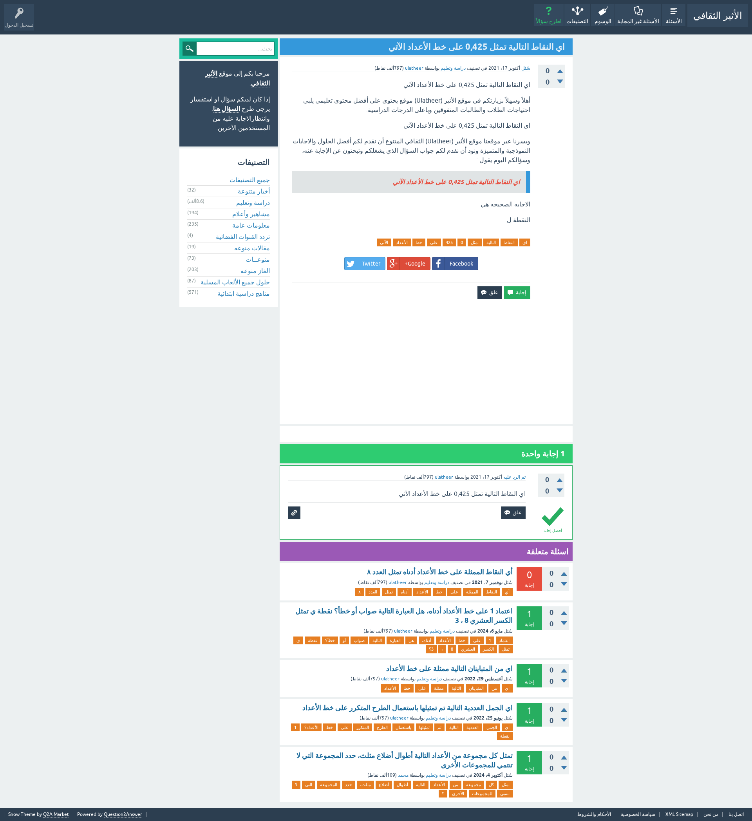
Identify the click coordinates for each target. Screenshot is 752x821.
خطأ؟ (330, 640)
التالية (491, 242)
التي (308, 784)
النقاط (509, 242)
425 (449, 242)
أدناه (405, 592)
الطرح (382, 727)
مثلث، (365, 784)
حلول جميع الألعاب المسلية (235, 282)
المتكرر (362, 727)
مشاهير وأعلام (251, 213)
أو (344, 640)
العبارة (395, 640)
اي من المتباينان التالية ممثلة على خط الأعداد (449, 668)
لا (296, 784)
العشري (468, 649)
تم (439, 727)
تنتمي (505, 793)
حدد (348, 784)
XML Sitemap (679, 814)
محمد (403, 775)
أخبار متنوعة (254, 191)
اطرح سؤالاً (549, 21)
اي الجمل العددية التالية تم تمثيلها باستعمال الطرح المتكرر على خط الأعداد (407, 707)
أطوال (402, 784)
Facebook (461, 263)
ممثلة (439, 688)
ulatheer (398, 582)
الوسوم (603, 21)
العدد (373, 592)
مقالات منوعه (252, 247)
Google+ (415, 263)
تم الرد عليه (514, 477)
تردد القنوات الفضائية (243, 236)
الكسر (488, 649)
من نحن (710, 814)
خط (419, 242)
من (494, 688)
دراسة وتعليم (453, 68)
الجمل (491, 727)
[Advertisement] (426, 361)
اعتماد (504, 640)
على (434, 242)
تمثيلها (424, 727)
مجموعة (473, 784)
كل (491, 784)
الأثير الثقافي (717, 15)
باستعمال (403, 727)
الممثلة (472, 592)
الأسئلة (674, 21)
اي (524, 242)
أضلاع (384, 784)
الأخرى (458, 793)
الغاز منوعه (255, 270)
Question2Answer (123, 814)
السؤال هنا (226, 108)
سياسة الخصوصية (638, 814)
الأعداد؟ (311, 727)
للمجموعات (482, 793)
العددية (472, 727)
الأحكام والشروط (594, 814)
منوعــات (258, 259)
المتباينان (476, 688)
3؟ (431, 649)
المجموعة (328, 784)
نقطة (312, 640)
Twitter (371, 263)
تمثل (475, 242)
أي (507, 592)
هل (411, 640)
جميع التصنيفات (250, 179)
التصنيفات (577, 21)
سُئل (525, 68)
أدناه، (426, 640)
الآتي (384, 242)
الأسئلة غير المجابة (638, 21)
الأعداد (402, 242)
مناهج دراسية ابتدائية (243, 293)
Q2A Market (56, 814)
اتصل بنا (736, 814)
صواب (359, 640)
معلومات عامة (251, 225)
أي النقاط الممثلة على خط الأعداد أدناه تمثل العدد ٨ (440, 572)
